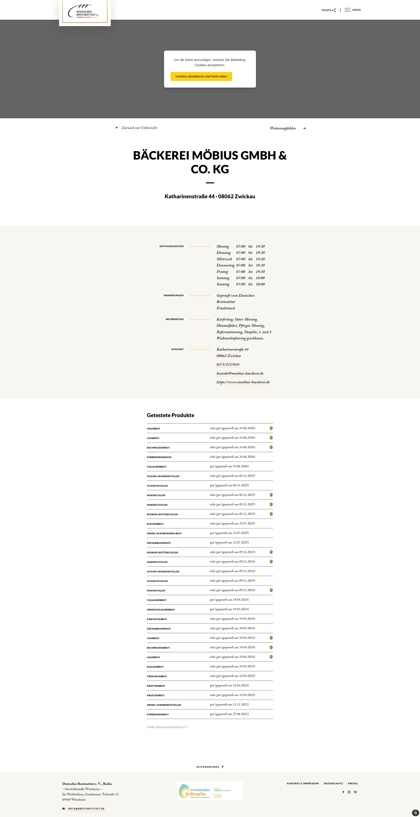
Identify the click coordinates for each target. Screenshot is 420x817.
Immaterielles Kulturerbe (210, 791)
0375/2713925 (228, 365)
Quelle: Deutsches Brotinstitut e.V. (167, 727)
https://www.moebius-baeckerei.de (243, 383)
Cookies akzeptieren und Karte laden (201, 76)
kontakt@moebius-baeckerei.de (240, 374)
